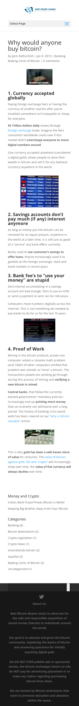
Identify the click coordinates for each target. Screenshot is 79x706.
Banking (59, 56)
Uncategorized (18, 569)
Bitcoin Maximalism (21, 531)
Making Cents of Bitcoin (24, 61)
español (13, 556)
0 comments (51, 61)
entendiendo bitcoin (21, 550)
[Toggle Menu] (68, 587)
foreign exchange (19, 130)
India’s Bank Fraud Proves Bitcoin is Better (36, 502)
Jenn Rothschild (22, 56)
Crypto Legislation (20, 538)
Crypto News (16, 544)
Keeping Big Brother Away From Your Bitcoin (38, 508)
